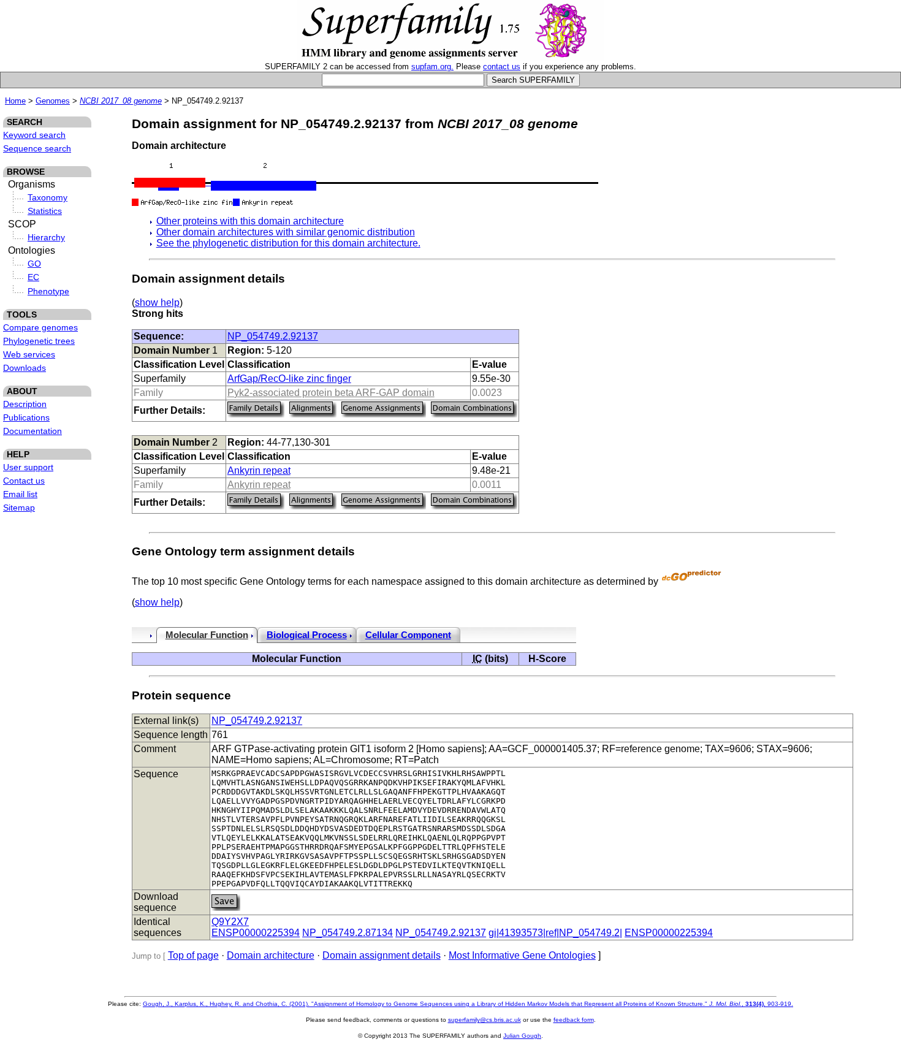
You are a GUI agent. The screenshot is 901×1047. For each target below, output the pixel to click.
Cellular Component (408, 635)
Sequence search (37, 148)
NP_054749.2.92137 (272, 336)
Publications (26, 417)
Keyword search (34, 135)
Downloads (24, 368)
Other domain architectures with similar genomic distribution (285, 232)
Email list (20, 494)
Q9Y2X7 (230, 921)
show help (157, 302)
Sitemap (19, 507)
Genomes (53, 100)
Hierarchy (46, 237)
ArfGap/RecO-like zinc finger (289, 378)
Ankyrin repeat (259, 470)
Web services (29, 354)
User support (28, 467)
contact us (501, 66)
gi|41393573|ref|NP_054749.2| (555, 932)
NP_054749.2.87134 (347, 932)
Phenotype (48, 291)
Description (25, 404)
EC (33, 277)
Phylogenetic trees (39, 341)
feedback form (573, 1019)
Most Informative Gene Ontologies (522, 955)
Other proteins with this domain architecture (250, 221)
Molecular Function (206, 635)
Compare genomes (40, 327)
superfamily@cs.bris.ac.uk (484, 1019)
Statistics (45, 211)
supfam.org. (432, 66)
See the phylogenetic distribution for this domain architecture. (288, 243)
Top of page (193, 955)
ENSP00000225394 (255, 932)
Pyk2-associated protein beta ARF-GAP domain (331, 392)
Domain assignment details (381, 955)
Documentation (32, 431)
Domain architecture (270, 955)
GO (34, 263)
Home (15, 100)
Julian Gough (522, 1035)
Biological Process (307, 635)
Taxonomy (47, 197)
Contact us (24, 480)
